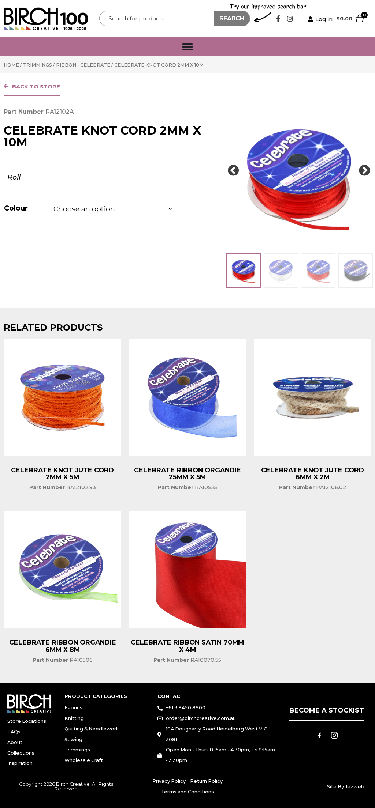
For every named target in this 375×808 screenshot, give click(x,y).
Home (11, 65)
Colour (16, 208)
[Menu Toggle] (187, 47)
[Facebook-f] (278, 18)
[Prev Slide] (233, 170)
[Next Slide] (364, 170)
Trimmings (37, 65)
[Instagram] (290, 18)
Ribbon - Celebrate (83, 65)
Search (231, 18)
